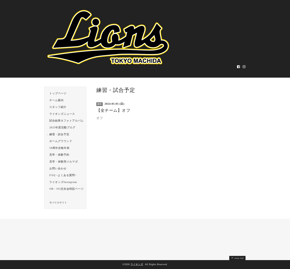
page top (239, 258)
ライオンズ (137, 264)
